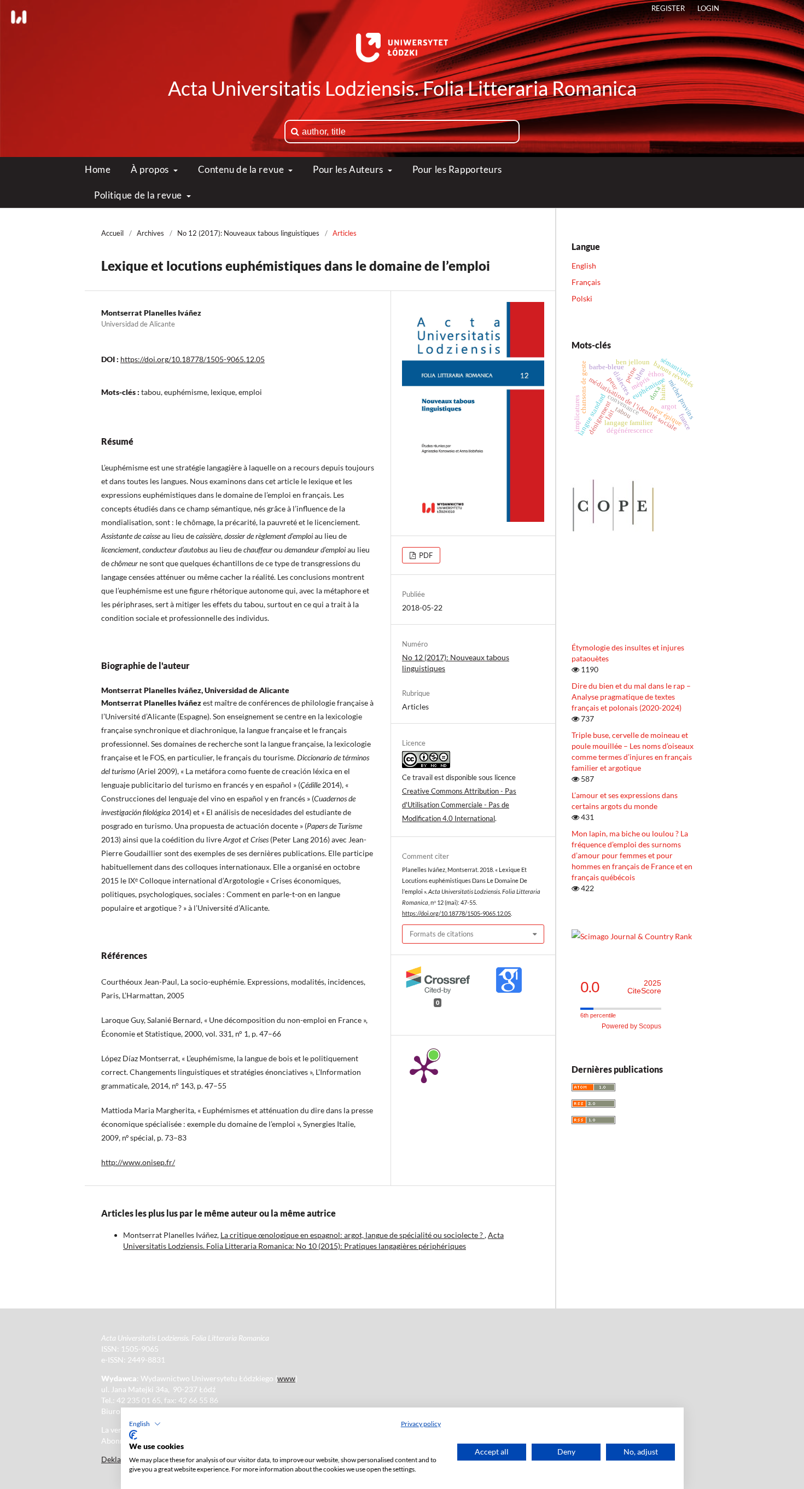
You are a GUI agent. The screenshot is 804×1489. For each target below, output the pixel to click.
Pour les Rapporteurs (457, 169)
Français (586, 282)
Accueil (112, 233)
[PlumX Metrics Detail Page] (424, 1068)
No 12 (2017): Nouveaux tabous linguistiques (248, 233)
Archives (150, 233)
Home (97, 169)
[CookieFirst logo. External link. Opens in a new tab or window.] (133, 1435)
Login (708, 8)
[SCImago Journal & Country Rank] (632, 936)
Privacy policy (421, 1424)
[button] (145, 1424)
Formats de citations (442, 933)
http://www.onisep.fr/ (138, 1162)
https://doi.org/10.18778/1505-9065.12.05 (192, 359)
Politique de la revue (139, 195)
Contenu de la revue (242, 169)
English (584, 265)
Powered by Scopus (631, 1026)
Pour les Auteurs (349, 169)
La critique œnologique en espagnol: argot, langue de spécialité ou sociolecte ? (352, 1235)
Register (668, 8)
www (286, 1378)
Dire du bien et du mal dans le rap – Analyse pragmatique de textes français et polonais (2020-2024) (631, 696)
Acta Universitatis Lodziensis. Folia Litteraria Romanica (402, 88)
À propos (151, 169)
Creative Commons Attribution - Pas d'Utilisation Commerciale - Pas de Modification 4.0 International (459, 805)
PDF (425, 555)
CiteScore (644, 987)
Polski (582, 298)
